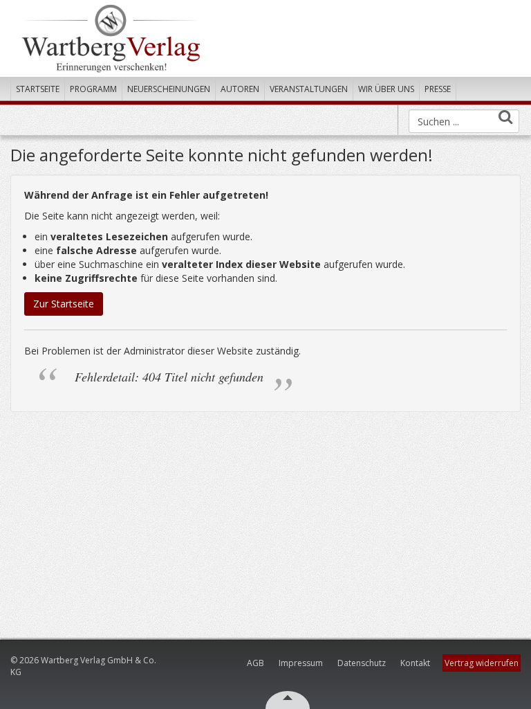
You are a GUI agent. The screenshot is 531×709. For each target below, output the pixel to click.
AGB (255, 663)
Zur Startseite (63, 303)
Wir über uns (386, 89)
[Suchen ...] (505, 117)
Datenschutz (361, 663)
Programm (93, 89)
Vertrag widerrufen (482, 663)
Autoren (240, 89)
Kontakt (415, 663)
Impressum (301, 663)
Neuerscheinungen (168, 89)
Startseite (37, 89)
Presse (438, 89)
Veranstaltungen (309, 89)
